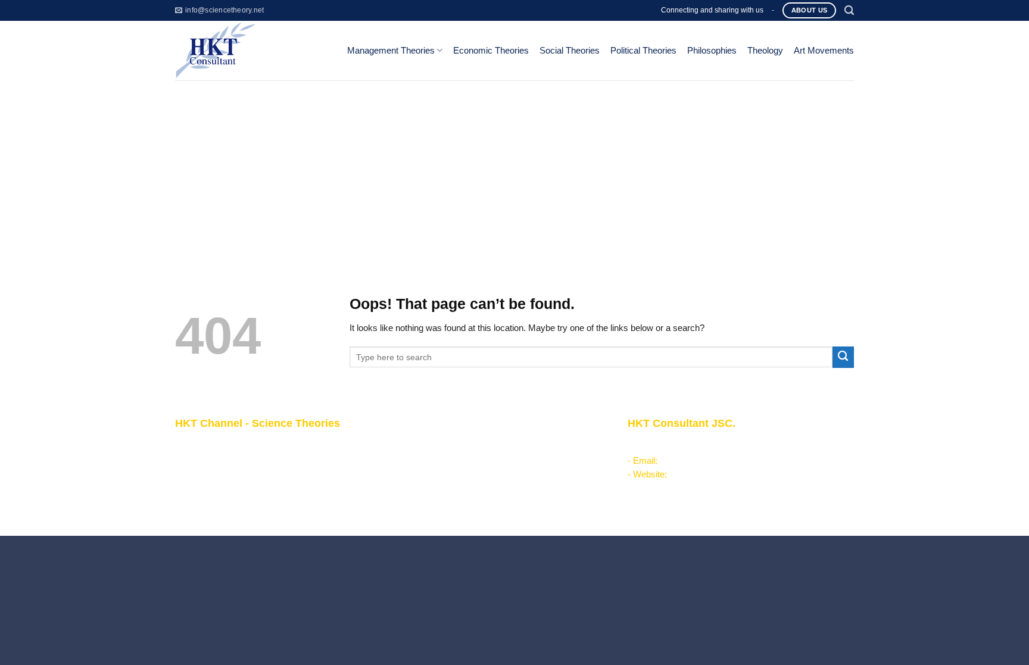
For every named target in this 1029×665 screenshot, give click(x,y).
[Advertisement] (514, 169)
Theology (765, 50)
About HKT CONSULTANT (227, 458)
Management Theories (391, 50)
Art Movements (824, 50)
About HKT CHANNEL (219, 444)
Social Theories (570, 50)
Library (414, 499)
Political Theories (643, 50)
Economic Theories (491, 50)
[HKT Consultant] (251, 50)
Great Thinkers (430, 486)
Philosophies (712, 50)
